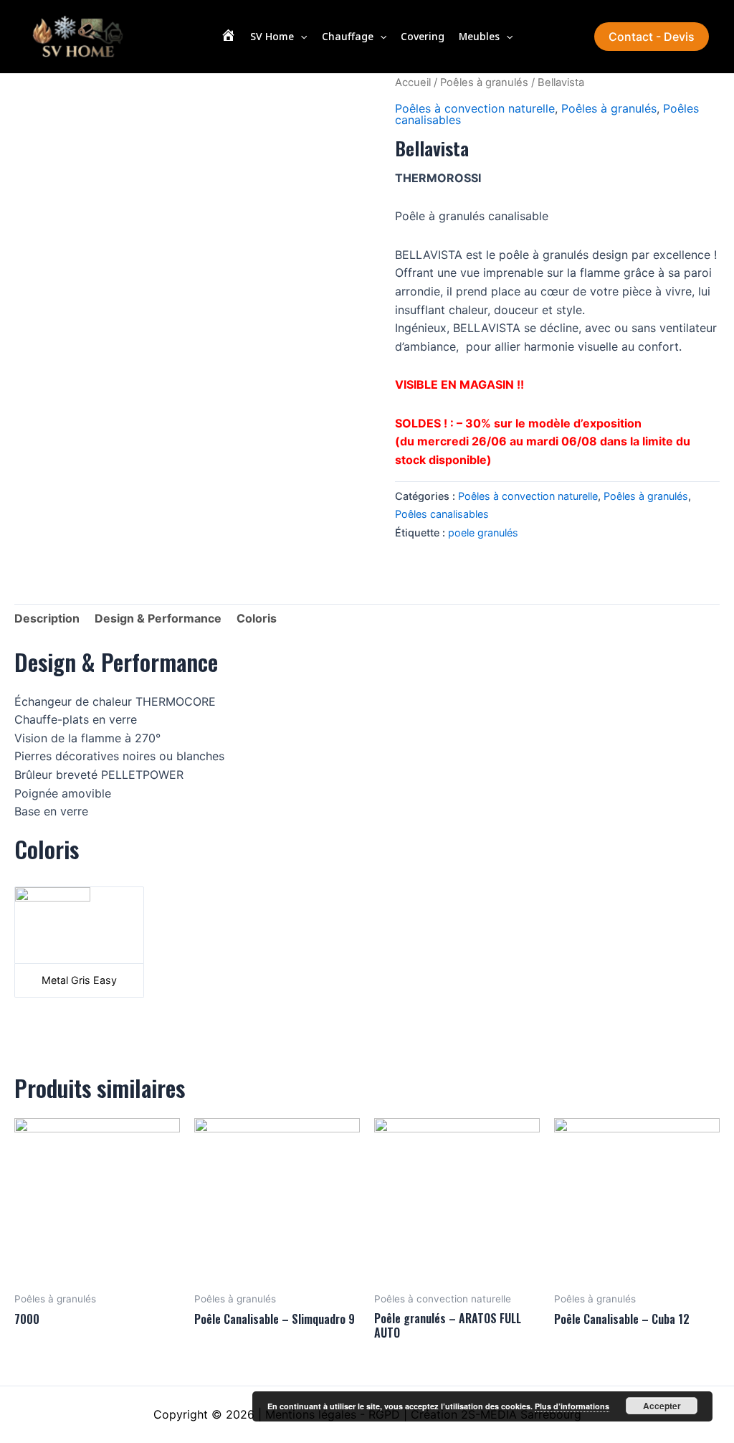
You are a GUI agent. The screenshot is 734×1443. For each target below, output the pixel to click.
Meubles (479, 36)
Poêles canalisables (442, 514)
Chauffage (347, 36)
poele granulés (483, 532)
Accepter (662, 1405)
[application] (300, 36)
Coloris (257, 618)
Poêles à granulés (484, 82)
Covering (422, 36)
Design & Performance (158, 618)
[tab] (47, 619)
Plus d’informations (572, 1406)
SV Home (272, 36)
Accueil (413, 82)
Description (47, 618)
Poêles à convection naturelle (475, 108)
